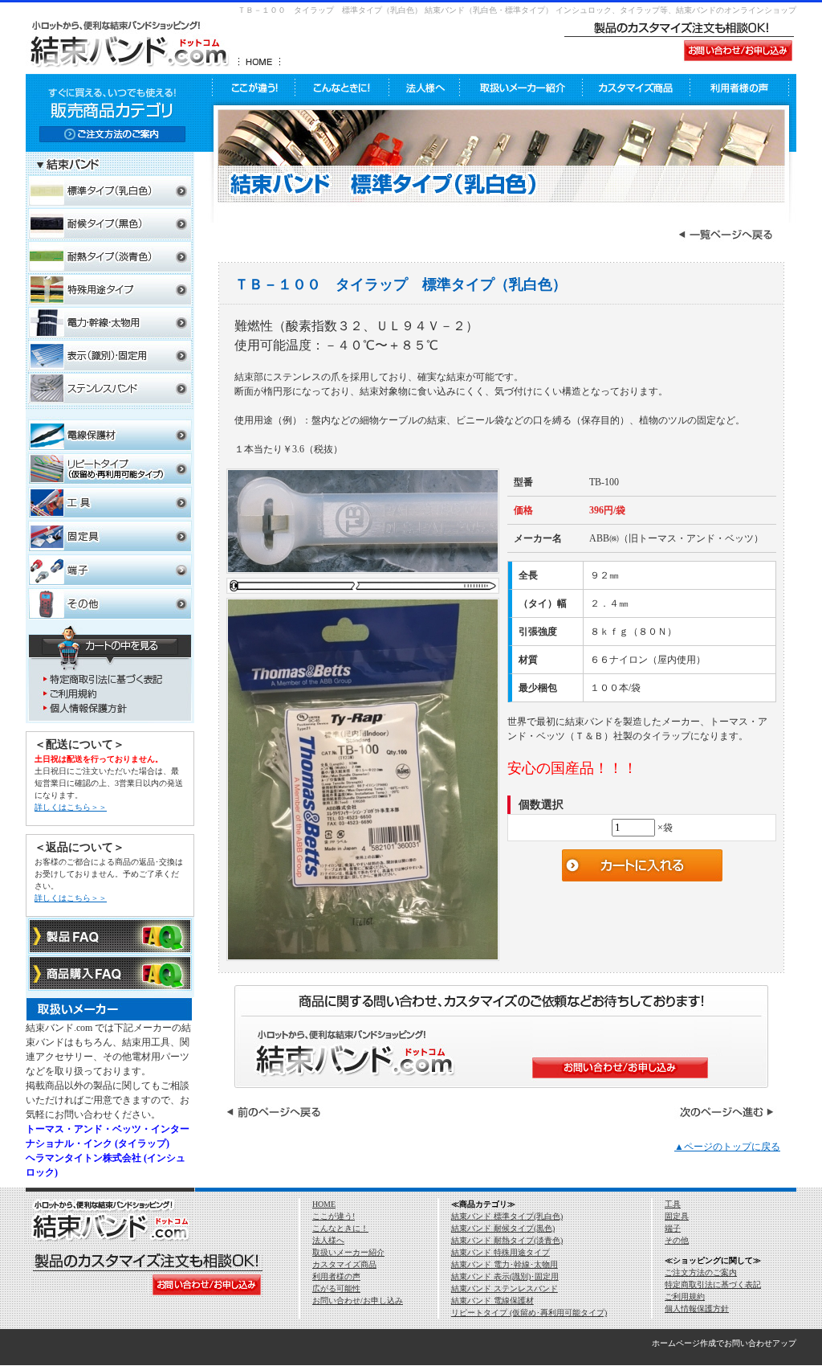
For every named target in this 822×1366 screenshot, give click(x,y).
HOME (324, 1204)
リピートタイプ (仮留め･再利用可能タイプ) (529, 1312)
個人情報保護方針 (697, 1308)
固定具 (677, 1216)
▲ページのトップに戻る (727, 1146)
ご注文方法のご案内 (701, 1272)
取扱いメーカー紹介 (348, 1252)
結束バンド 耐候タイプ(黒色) (503, 1228)
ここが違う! (333, 1216)
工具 (673, 1204)
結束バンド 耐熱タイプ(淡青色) (507, 1240)
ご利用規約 (685, 1296)
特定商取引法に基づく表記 (713, 1284)
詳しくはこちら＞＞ (71, 807)
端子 (673, 1228)
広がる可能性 (336, 1288)
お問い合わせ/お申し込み (357, 1300)
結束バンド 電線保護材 (492, 1300)
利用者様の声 (336, 1276)
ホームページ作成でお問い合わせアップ (724, 1343)
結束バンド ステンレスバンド (504, 1288)
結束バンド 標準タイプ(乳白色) (507, 1216)
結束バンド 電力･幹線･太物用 (504, 1264)
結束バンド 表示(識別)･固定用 (505, 1276)
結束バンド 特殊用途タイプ (500, 1252)
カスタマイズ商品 (344, 1264)
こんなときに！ (340, 1228)
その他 (677, 1240)
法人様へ (328, 1240)
